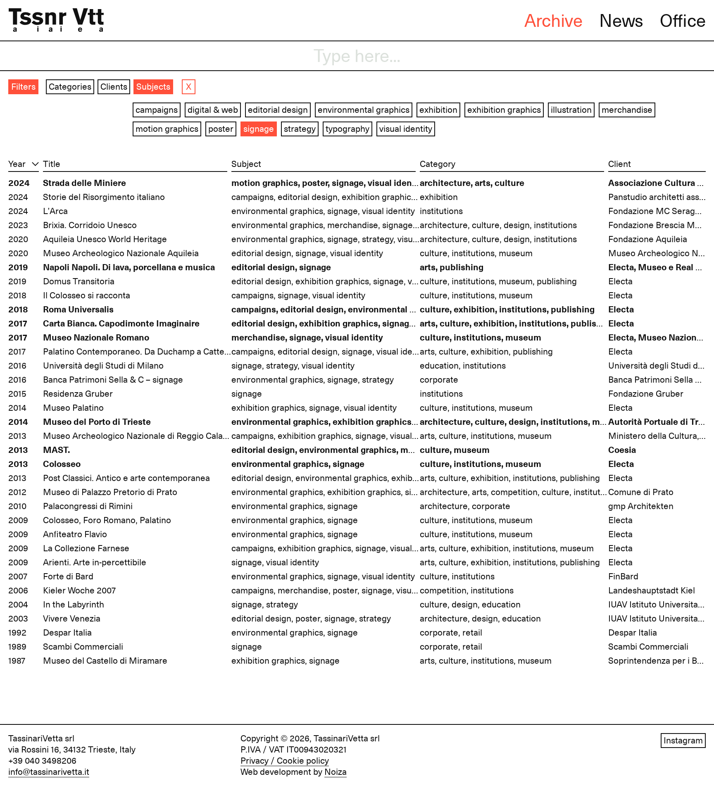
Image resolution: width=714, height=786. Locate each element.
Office (683, 21)
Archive (553, 21)
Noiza (335, 772)
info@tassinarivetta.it (48, 772)
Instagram (683, 740)
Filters (23, 86)
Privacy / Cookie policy (284, 760)
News (621, 21)
